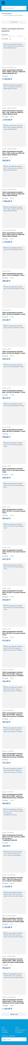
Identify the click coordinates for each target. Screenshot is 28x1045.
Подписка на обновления (8, 1036)
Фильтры (14, 22)
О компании (5, 1032)
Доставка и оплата (20, 1030)
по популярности (11, 36)
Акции (3, 1027)
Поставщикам (19, 1032)
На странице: (5, 38)
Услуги (17, 1027)
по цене (4, 36)
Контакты (4, 1030)
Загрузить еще (14, 1014)
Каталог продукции (7, 13)
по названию (19, 36)
